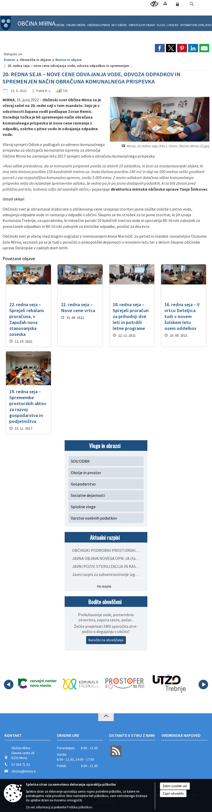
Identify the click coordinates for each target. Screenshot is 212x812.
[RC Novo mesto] (37, 683)
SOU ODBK (80, 461)
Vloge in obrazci (104, 446)
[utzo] (168, 683)
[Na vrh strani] (106, 717)
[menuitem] (60, 22)
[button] (192, 4)
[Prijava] (177, 4)
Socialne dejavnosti (88, 495)
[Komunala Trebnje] (81, 683)
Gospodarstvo (83, 483)
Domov (9, 59)
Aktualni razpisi (105, 537)
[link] (160, 48)
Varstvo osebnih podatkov (94, 518)
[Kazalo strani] (165, 3)
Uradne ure (68, 735)
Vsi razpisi (104, 586)
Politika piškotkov (79, 807)
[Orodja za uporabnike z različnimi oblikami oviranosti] (154, 4)
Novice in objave (68, 59)
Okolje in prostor (86, 472)
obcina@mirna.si (23, 771)
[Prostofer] (125, 683)
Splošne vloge (83, 506)
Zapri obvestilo (173, 793)
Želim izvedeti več (175, 786)
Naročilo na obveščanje (106, 640)
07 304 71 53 (20, 764)
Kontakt (13, 735)
